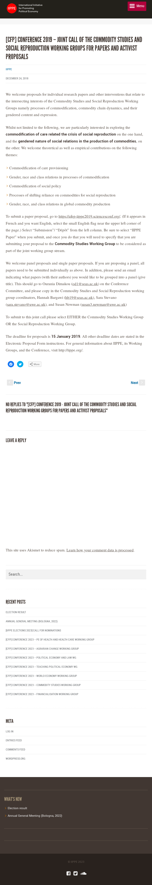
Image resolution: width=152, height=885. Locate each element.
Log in (9, 731)
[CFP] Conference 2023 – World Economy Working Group (41, 675)
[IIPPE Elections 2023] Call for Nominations (33, 630)
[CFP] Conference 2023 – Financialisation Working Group (42, 694)
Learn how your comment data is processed (100, 549)
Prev (15, 382)
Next (137, 382)
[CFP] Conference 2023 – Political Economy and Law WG (41, 657)
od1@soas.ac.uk (85, 283)
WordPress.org (15, 758)
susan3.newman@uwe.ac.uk (103, 304)
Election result (16, 612)
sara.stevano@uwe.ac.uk (26, 304)
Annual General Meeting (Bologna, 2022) (32, 621)
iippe (9, 69)
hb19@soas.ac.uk (79, 297)
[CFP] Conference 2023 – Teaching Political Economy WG (41, 666)
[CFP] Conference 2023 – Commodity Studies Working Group (43, 685)
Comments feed (15, 749)
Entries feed (14, 740)
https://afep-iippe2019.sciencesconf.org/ (89, 216)
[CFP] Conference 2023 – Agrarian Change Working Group (42, 648)
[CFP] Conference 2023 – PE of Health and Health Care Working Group (50, 639)
